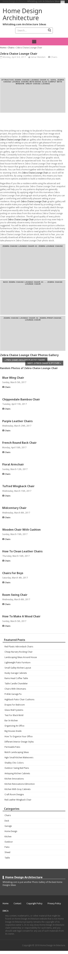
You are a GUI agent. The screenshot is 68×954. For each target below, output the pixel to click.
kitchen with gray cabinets (18, 789)
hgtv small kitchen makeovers (19, 757)
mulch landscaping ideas (17, 752)
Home (3, 47)
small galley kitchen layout (18, 668)
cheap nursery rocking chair (19, 652)
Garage (8, 826)
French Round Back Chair (19, 443)
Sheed (7, 852)
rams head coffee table (16, 678)
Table (7, 858)
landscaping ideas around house (21, 657)
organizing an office (14, 726)
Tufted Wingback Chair (18, 486)
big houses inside (13, 731)
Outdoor (9, 842)
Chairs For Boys (12, 573)
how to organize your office (18, 736)
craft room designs (14, 794)
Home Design (11, 831)
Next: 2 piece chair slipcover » (44, 363)
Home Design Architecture (15, 1)
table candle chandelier (16, 683)
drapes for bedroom (15, 705)
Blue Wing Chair (13, 378)
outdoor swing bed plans (17, 768)
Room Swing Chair (14, 595)
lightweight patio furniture (17, 662)
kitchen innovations (14, 779)
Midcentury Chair (14, 508)
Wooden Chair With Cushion (21, 529)
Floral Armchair (13, 464)
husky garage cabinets (16, 673)
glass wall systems (14, 710)
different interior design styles (19, 742)
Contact (17, 903)
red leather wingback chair (18, 800)
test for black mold (14, 715)
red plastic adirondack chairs (19, 646)
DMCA (5, 911)
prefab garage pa (13, 694)
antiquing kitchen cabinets (17, 773)
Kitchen (8, 836)
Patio (7, 847)
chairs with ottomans (15, 689)
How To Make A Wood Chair (21, 616)
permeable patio (12, 747)
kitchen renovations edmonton (20, 784)
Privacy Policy (54, 903)
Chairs (11, 47)
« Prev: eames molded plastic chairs (25, 360)
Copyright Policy (34, 903)
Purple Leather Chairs (17, 421)
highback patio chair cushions (19, 699)
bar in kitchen (11, 720)
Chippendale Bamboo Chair (21, 399)
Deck (7, 821)
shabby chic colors (14, 763)
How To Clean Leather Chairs (22, 551)
